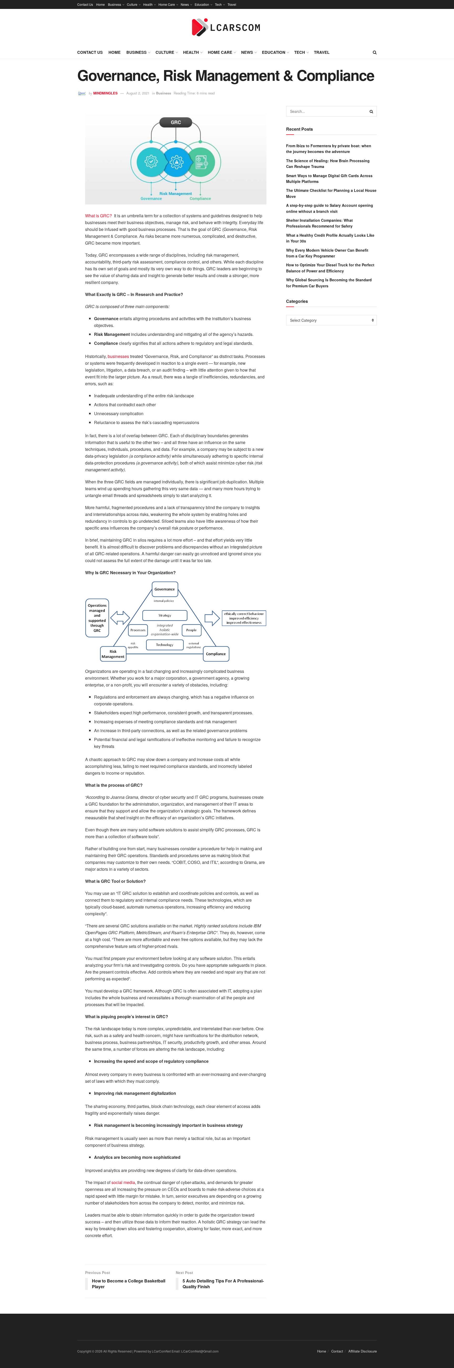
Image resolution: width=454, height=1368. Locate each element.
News (185, 4)
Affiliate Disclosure (362, 1351)
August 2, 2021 (137, 93)
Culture (132, 4)
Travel (232, 4)
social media (123, 1182)
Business (114, 4)
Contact (337, 1351)
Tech (218, 4)
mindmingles (105, 93)
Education (202, 4)
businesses (119, 356)
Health (148, 4)
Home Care (166, 4)
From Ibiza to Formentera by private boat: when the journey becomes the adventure (328, 148)
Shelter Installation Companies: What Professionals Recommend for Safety (319, 223)
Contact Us (85, 4)
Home (100, 4)
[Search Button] (371, 111)
